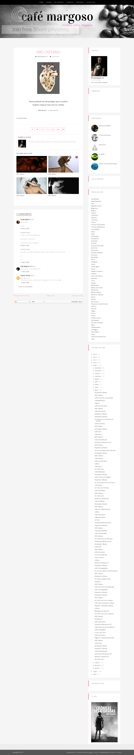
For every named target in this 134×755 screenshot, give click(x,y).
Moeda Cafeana (96, 292)
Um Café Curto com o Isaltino (104, 600)
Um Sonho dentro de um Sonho (105, 482)
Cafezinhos (94, 215)
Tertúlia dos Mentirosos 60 (103, 541)
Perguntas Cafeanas (101, 414)
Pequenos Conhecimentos (99, 304)
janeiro (97, 668)
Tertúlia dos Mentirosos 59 (103, 624)
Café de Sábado (100, 501)
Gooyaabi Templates (115, 752)
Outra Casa (91, 2)
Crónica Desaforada (101, 440)
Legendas (94, 278)
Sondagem (94, 330)
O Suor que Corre (100, 632)
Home (41, 2)
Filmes (93, 260)
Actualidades (95, 199)
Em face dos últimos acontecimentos (106, 571)
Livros (93, 280)
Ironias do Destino (97, 276)
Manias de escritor (97, 288)
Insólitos (93, 274)
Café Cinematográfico (101, 568)
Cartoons (94, 217)
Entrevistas (94, 250)
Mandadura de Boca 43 (102, 611)
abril (96, 390)
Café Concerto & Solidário (103, 477)
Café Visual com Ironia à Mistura (104, 627)
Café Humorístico (100, 515)
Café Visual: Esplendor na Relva (104, 603)
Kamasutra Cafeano (105, 126)
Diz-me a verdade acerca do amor (105, 450)
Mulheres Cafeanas (97, 294)
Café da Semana (100, 423)
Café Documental (100, 411)
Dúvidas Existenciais (97, 246)
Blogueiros (94, 208)
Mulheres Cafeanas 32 (102, 498)
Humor (93, 269)
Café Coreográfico (100, 630)
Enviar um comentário (25, 287)
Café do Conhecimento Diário (108, 164)
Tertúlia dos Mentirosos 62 (103, 442)
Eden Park (94, 248)
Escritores (94, 255)
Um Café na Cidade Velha (102, 579)
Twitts (93, 339)
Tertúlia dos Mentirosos (98, 336)
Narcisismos (95, 302)
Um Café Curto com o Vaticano (104, 614)
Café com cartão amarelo (102, 509)
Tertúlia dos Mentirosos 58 (103, 654)
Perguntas (80, 2)
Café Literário (99, 458)
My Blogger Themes (92, 752)
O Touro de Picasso (105, 135)
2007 (95, 674)
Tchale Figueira (25, 219)
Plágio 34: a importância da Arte (104, 638)
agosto (97, 379)
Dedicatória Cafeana (101, 417)
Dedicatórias (95, 238)
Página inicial (50, 295)
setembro (98, 376)
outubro (97, 373)
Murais (93, 297)
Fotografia (94, 262)
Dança (93, 232)
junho (97, 384)
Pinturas (93, 308)
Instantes (97, 581)
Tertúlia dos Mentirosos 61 (103, 523)
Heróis (93, 264)
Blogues (93, 210)
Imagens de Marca (96, 271)
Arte (92, 203)
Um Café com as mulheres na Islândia (104, 420)
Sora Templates (78, 752)
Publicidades (95, 320)
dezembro (98, 368)
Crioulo (93, 222)
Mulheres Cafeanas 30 (102, 656)
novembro (98, 371)
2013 (95, 354)
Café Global (98, 485)
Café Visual (102, 145)
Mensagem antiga (77, 295)
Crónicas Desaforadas (98, 224)
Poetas (93, 316)
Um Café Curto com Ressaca (103, 539)
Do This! (97, 520)
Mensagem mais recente (21, 295)
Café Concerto (99, 557)
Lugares (93, 283)
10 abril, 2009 (25, 262)
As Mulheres (98, 619)
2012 (95, 357)
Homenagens (95, 266)
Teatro (93, 334)
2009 (95, 365)
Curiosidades (95, 229)
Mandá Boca (95, 285)
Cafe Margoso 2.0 (42, 56)
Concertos (94, 220)
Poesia (93, 313)
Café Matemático (100, 400)
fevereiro (98, 665)
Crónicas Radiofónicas (98, 227)
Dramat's (94, 243)
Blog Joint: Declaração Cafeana (104, 606)
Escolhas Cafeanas (97, 252)
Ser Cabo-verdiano (97, 322)
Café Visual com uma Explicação (104, 587)
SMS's (93, 325)
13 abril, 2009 (25, 282)
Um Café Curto (99, 469)
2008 (95, 671)
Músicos (93, 299)
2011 (95, 360)
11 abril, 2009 (25, 271)
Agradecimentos (96, 201)
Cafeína (49, 2)
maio (96, 387)
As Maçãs (102, 154)
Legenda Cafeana (100, 517)
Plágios (93, 311)
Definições (94, 241)
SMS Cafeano (48, 51)
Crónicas (70, 2)
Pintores (93, 306)
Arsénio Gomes (25, 275)
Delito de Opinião (23, 118)
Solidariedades (95, 327)
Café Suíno (98, 432)
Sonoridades (95, 332)
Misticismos (94, 290)
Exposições (94, 257)
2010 (95, 363)
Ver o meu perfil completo (99, 82)
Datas (93, 234)
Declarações (59, 2)
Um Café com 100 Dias (102, 488)
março (97, 662)
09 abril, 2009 (25, 228)
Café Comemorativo (101, 406)
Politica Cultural (96, 318)
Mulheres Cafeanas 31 (102, 563)
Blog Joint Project (96, 206)
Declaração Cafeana (101, 392)
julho (96, 382)
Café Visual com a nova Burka (104, 398)
